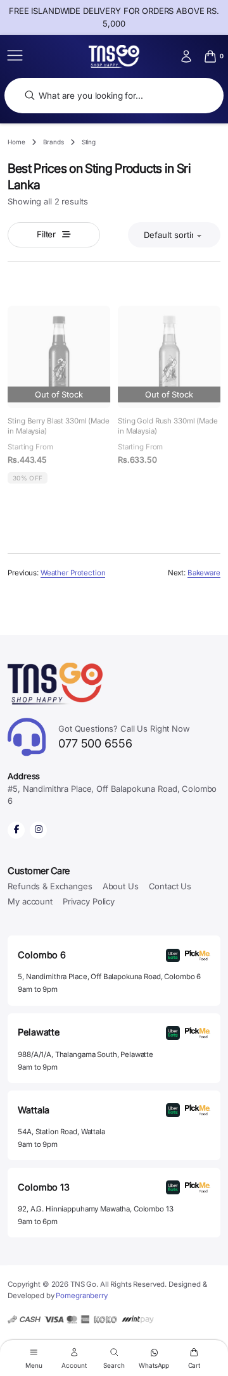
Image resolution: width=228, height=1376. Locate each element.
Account (73, 1364)
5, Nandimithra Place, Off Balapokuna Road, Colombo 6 (109, 976)
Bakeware (203, 572)
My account (30, 901)
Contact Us (170, 886)
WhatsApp (154, 1364)
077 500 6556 (124, 737)
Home (16, 142)
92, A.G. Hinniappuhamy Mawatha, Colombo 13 (95, 1208)
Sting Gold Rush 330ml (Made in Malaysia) (168, 425)
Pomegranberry (81, 1295)
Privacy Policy (89, 901)
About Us (121, 886)
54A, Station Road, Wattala (61, 1131)
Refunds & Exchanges (50, 886)
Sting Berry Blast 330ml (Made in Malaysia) (59, 425)
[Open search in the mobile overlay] (114, 96)
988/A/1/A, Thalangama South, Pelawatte (85, 1054)
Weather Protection (73, 572)
